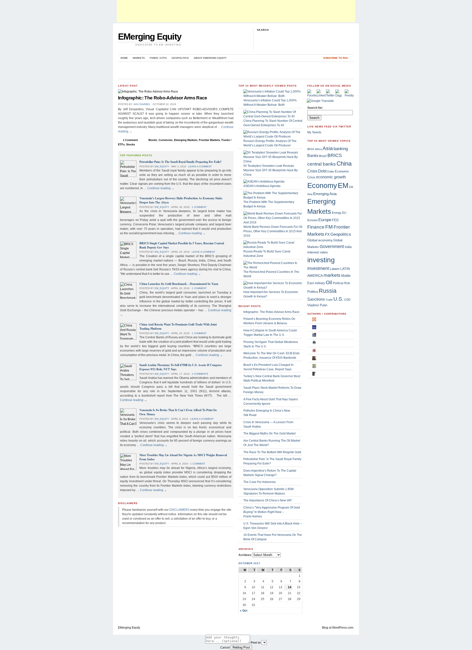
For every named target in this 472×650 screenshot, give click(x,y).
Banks (312, 155)
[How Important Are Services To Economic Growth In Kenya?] (272, 287)
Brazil (323, 156)
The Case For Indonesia (259, 482)
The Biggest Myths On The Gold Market (269, 433)
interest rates (317, 252)
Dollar (330, 171)
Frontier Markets (209, 140)
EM (343, 185)
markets (332, 275)
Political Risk (341, 283)
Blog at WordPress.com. (338, 627)
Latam (334, 269)
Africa (318, 149)
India (348, 247)
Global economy (320, 240)
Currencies (166, 140)
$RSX (310, 149)
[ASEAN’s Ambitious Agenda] (263, 181)
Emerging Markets (185, 140)
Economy (322, 185)
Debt (322, 171)
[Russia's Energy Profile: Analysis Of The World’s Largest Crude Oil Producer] (272, 136)
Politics (312, 292)
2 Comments (200, 373)
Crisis (312, 171)
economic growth (331, 177)
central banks (321, 164)
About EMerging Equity (210, 58)
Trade (329, 299)
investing (321, 260)
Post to (256, 642)
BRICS (334, 155)
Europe (324, 219)
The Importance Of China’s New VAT (267, 500)
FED (335, 220)
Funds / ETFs (158, 58)
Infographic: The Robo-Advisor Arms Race (162, 97)
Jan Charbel (141, 104)
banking (341, 148)
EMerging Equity (149, 36)
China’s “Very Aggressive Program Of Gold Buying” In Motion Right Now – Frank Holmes (271, 512)
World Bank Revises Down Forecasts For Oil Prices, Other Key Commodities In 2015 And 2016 (272, 231)
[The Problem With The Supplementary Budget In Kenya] (272, 197)
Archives (244, 555)
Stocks (130, 144)
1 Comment (130, 140)
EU (344, 213)
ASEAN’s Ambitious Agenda (261, 186)
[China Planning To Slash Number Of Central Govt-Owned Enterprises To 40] (272, 116)
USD (347, 299)
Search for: (315, 107)
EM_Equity (162, 166)
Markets (139, 58)
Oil (329, 282)
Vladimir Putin (317, 305)
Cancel (225, 647)
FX (327, 234)
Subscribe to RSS (335, 58)
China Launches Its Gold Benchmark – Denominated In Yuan (178, 284)
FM (329, 227)
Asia (328, 148)
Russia (328, 291)
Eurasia (312, 220)
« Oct (243, 610)
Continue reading (160, 188)
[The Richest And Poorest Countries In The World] (272, 267)
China (344, 163)
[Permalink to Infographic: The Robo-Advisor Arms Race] (148, 91)
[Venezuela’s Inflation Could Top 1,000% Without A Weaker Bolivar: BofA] (272, 96)
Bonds (152, 140)
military (320, 283)
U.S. (338, 299)
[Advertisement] (236, 11)
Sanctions (316, 299)
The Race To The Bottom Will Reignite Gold (272, 452)
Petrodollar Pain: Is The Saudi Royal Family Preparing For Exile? (180, 162)
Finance (315, 227)
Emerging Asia (325, 194)
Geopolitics (180, 58)
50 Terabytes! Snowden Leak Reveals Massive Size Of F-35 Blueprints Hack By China (270, 170)
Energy (336, 213)
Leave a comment (200, 166)
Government (332, 246)
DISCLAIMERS (179, 509)
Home (124, 58)
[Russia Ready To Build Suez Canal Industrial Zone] (272, 247)
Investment (318, 268)
